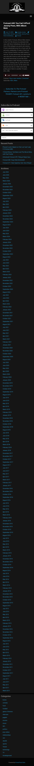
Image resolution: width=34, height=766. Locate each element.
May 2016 (6, 509)
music (4, 723)
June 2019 (6, 400)
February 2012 (7, 658)
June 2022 (6, 298)
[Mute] (23, 75)
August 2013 (6, 605)
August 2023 (6, 257)
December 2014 (8, 559)
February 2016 (7, 518)
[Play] (6, 75)
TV (3, 752)
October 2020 (7, 354)
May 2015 (6, 544)
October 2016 (7, 494)
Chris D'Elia (18, 34)
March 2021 (6, 339)
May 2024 (6, 233)
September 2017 (8, 462)
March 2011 (6, 690)
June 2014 (6, 576)
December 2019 (8, 383)
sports (5, 744)
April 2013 (6, 617)
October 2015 (7, 529)
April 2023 (6, 269)
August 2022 (6, 292)
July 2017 (6, 468)
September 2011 (8, 673)
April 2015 (6, 547)
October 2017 (7, 459)
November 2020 (8, 351)
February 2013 (7, 623)
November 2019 (8, 386)
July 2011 (6, 679)
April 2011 (6, 688)
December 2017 (8, 453)
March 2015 (6, 550)
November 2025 (8, 189)
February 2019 (7, 412)
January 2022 (7, 310)
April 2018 (6, 441)
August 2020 (6, 359)
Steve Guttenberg (8, 35)
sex (4, 738)
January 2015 (7, 556)
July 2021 (6, 327)
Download (25, 78)
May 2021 (6, 333)
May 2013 (6, 614)
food (4, 706)
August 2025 (6, 198)
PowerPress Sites (20, 762)
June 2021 (6, 330)
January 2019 (7, 415)
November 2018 (8, 421)
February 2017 (7, 482)
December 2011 (8, 664)
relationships (7, 735)
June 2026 (6, 175)
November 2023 (8, 248)
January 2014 (7, 591)
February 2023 (7, 274)
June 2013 (6, 611)
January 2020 (7, 380)
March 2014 (6, 585)
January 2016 (7, 521)
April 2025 (6, 207)
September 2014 (8, 567)
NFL (4, 726)
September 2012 (8, 638)
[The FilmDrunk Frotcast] (17, 7)
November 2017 (8, 456)
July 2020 (6, 362)
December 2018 (8, 418)
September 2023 (8, 254)
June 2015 (6, 541)
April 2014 (6, 582)
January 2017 (7, 485)
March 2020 (6, 374)
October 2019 (7, 389)
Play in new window (15, 78)
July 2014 (6, 573)
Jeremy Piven (25, 34)
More (15, 80)
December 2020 (8, 348)
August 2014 (6, 570)
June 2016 (6, 506)
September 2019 (8, 392)
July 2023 (6, 260)
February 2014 (7, 588)
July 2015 (6, 538)
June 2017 (6, 471)
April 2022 (6, 301)
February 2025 (7, 210)
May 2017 (6, 474)
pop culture (6, 732)
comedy (19, 32)
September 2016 (8, 497)
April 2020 (6, 371)
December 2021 (8, 313)
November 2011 (8, 667)
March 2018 (6, 444)
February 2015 (7, 553)
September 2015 (8, 532)
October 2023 (7, 251)
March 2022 (6, 304)
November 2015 (8, 526)
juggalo (5, 717)
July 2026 (6, 172)
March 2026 (6, 181)
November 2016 (8, 491)
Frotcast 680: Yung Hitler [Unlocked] (13, 160)
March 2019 (6, 409)
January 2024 (7, 242)
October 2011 (7, 670)
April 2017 (6, 477)
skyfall (5, 741)
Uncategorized (7, 755)
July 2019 (6, 397)
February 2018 (7, 447)
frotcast (19, 35)
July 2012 (6, 644)
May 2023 (6, 266)
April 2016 (6, 512)
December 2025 (8, 187)
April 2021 (6, 336)
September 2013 (8, 603)
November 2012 (8, 632)
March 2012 (6, 655)
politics (5, 729)
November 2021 (8, 315)
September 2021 (8, 321)
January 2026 (7, 184)
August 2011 (6, 676)
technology (6, 749)
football (5, 708)
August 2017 (6, 465)
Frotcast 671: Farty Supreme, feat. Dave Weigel (17, 163)
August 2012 (6, 641)
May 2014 (6, 579)
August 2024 (6, 225)
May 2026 (6, 178)
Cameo (12, 34)
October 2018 (7, 424)
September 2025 (8, 195)
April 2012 (6, 652)
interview (5, 714)
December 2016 (8, 488)
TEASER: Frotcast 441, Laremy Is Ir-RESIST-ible (18, 95)
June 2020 (6, 365)
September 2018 (8, 427)
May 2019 (6, 403)
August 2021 (6, 324)
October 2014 (7, 564)
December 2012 (8, 629)
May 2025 (6, 204)
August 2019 (6, 395)
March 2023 (6, 271)
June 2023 (6, 263)
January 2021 (7, 345)
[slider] (27, 75)
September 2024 (8, 222)
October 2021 (7, 318)
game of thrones (8, 711)
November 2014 (8, 562)
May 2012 (6, 649)
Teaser (5, 747)
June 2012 (6, 647)
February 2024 (7, 239)
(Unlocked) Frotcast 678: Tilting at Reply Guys (16, 157)
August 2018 (6, 430)
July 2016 (6, 503)
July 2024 (6, 228)
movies (24, 32)
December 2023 (8, 245)
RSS (11, 80)
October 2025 (7, 192)
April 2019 (6, 406)
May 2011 (6, 685)
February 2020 (7, 377)
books (5, 700)
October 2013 (7, 600)
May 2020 (6, 368)
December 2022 (8, 280)
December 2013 (8, 594)
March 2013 (6, 620)
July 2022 (6, 295)
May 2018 (6, 438)
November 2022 (8, 283)
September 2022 (8, 289)
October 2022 (7, 286)
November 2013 (8, 597)
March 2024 (6, 236)
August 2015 (6, 535)
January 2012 (7, 661)
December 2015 (8, 523)
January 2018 (7, 450)
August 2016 (6, 500)
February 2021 (7, 342)
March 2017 (6, 480)
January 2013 (7, 626)
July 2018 (6, 433)
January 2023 (7, 277)
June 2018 (6, 436)
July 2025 (6, 201)
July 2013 (6, 608)
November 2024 (8, 219)
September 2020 (8, 356)
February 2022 (7, 307)
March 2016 (6, 515)
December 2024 (8, 216)
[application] (17, 75)
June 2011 (6, 682)
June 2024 (6, 230)
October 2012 (7, 635)
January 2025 (7, 213)
